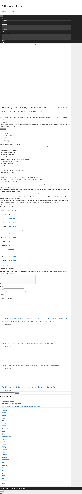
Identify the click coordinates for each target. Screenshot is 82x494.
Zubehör (3, 483)
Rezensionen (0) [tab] (5, 137)
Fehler (3, 433)
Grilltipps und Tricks (12, 6)
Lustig (3, 462)
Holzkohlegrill (6, 38)
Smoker (3, 475)
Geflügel (3, 442)
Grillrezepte (4, 449)
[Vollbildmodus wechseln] (1, 491)
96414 (9, 245)
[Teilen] (2, 491)
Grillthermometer (6, 36)
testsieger (4, 476)
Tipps (3, 42)
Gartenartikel (4, 439)
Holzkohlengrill (5, 454)
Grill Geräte (4, 447)
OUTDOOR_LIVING (12, 252)
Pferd (3, 467)
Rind (3, 470)
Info (2, 455)
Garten (3, 438)
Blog (3, 420)
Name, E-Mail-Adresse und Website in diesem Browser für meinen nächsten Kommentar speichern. (22, 291)
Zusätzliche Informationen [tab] (7, 135)
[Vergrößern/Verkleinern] (0, 491)
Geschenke (4, 444)
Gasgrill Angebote (7, 44)
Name (1, 286)
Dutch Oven (4, 426)
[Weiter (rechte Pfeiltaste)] (1, 493)
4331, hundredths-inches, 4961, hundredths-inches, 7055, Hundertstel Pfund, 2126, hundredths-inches (31, 230)
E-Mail (2, 289)
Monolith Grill (4, 465)
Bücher (3, 421)
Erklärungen (4, 429)
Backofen (4, 415)
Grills (3, 451)
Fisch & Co (4, 434)
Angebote (4, 31)
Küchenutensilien (5, 459)
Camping (5, 29)
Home (3, 18)
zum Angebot (3, 129)
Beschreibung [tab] (5, 133)
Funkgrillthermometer (7, 27)
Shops (3, 473)
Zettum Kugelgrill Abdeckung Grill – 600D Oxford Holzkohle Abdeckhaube (17, 404)
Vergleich (4, 481)
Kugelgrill (4, 460)
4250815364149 (12, 222)
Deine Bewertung (4, 273)
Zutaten (3, 485)
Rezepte (3, 22)
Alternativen (4, 410)
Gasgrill (3, 40)
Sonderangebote (5, 33)
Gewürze (3, 446)
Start (1, 44)
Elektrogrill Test (5, 428)
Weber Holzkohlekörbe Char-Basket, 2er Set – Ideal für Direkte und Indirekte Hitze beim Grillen (21, 406)
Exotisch (3, 431)
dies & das (5, 20)
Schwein (3, 472)
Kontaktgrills (4, 457)
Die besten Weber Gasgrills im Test (9, 401)
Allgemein (4, 408)
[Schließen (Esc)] (3, 491)
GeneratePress (22, 488)
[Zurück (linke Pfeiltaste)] (0, 493)
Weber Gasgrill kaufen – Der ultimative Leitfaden (11, 403)
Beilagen (3, 418)
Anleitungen (4, 413)
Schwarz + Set (11, 218)
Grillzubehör (4, 24)
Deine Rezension (4, 283)
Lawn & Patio (11, 249)
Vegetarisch (4, 480)
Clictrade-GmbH (12, 233)
